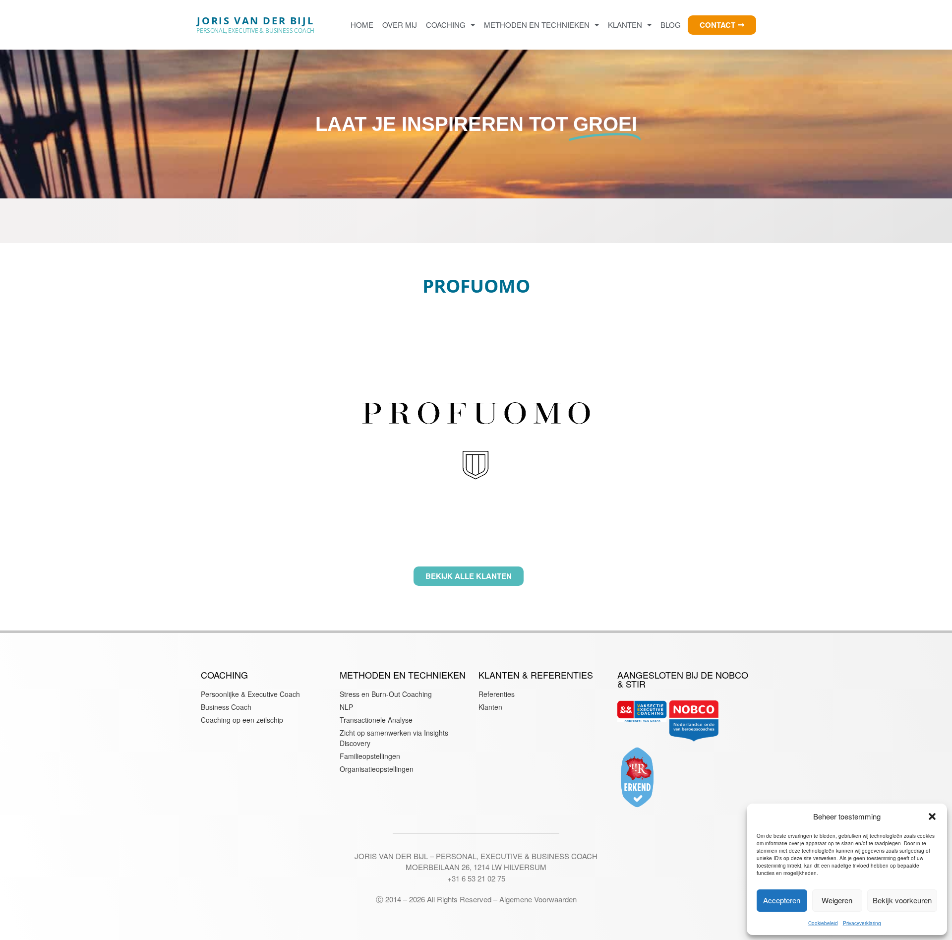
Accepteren (781, 900)
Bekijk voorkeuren (902, 900)
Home (362, 24)
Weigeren (837, 900)
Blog (670, 24)
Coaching (446, 24)
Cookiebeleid (823, 923)
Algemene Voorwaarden (538, 899)
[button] (932, 816)
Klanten (625, 24)
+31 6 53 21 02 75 (476, 878)
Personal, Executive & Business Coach (255, 30)
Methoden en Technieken (537, 24)
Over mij (399, 24)
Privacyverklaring (862, 923)
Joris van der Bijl (255, 20)
